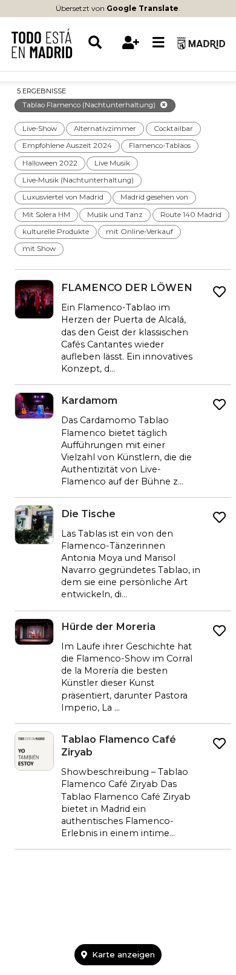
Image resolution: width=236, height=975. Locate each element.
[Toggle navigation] (158, 43)
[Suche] (102, 43)
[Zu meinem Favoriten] (219, 292)
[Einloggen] (131, 43)
